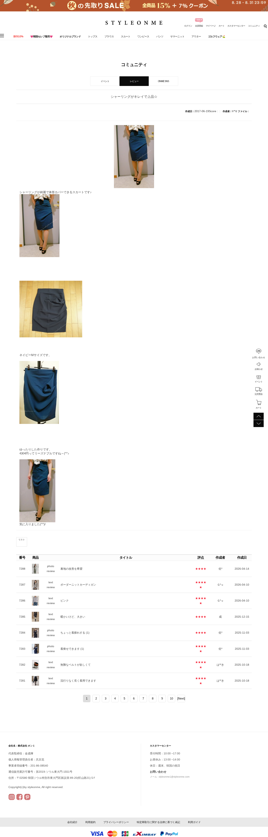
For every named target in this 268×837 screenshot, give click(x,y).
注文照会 (259, 394)
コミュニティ (254, 26)
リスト (21, 539)
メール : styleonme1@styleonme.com (170, 776)
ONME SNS (163, 81)
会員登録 (199, 26)
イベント (259, 381)
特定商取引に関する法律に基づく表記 (158, 822)
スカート (125, 36)
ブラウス (109, 36)
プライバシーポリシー (116, 822)
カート (221, 26)
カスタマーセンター (236, 26)
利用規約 (90, 822)
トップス (92, 36)
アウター (196, 36)
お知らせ (259, 369)
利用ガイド (194, 822)
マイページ (211, 26)
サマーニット (177, 36)
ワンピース (143, 36)
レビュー (134, 81)
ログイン (188, 26)
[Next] (181, 698)
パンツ (159, 36)
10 (171, 698)
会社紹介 (72, 822)
